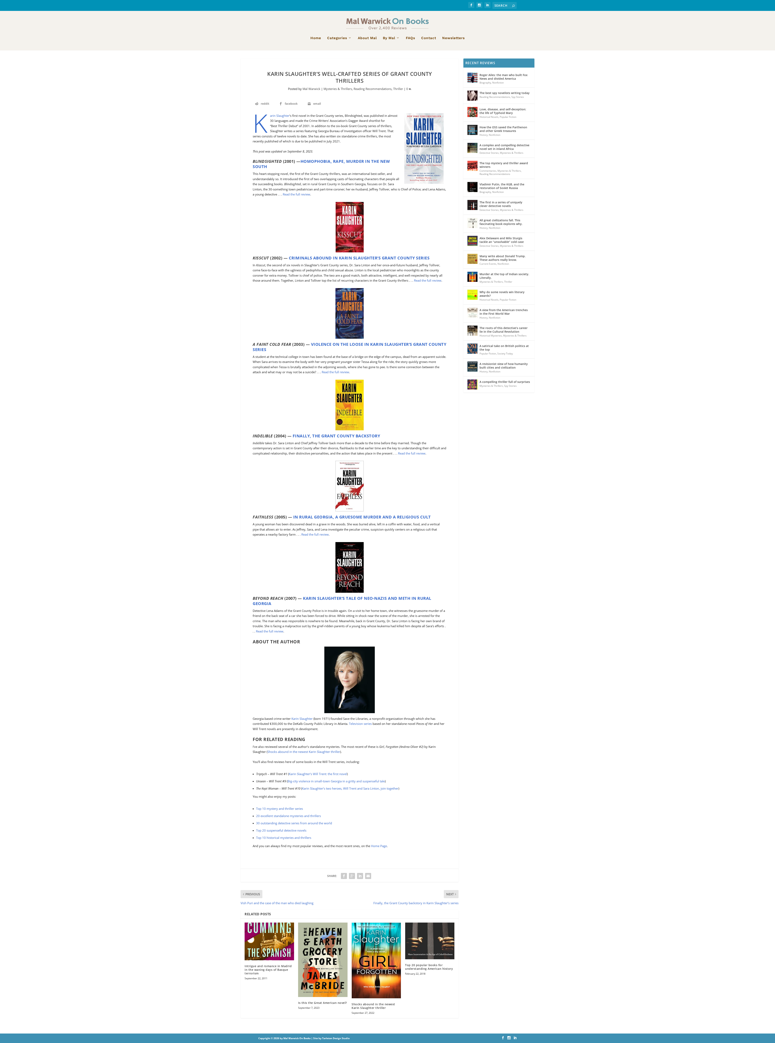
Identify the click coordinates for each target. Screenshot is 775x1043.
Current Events (488, 263)
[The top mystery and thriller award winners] (472, 166)
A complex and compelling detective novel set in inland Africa (504, 147)
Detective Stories (489, 153)
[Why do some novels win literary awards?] (472, 295)
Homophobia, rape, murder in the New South (321, 164)
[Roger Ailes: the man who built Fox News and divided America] (472, 78)
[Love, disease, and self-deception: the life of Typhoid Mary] (472, 112)
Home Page (379, 846)
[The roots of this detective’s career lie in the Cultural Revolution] (472, 331)
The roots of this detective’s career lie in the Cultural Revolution (504, 329)
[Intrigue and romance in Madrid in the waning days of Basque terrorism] (269, 941)
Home (315, 38)
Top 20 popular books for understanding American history (429, 967)
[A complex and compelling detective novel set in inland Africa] (472, 148)
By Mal (389, 38)
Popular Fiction (508, 117)
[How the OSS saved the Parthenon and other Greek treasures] (472, 130)
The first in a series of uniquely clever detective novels (501, 204)
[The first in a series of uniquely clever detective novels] (472, 205)
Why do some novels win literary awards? (502, 294)
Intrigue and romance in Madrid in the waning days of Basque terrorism (268, 969)
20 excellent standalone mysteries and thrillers (288, 816)
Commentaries (488, 170)
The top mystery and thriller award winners (504, 165)
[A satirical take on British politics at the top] (472, 349)
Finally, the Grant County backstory (336, 436)
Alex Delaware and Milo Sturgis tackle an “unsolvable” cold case (502, 240)
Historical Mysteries (491, 335)
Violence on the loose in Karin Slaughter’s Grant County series (349, 347)
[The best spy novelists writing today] (472, 96)
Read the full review (296, 194)
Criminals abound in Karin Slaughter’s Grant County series (359, 258)
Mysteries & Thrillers (338, 89)
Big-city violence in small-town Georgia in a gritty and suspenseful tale (336, 781)
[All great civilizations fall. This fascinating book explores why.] (472, 223)
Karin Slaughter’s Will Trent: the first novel (318, 774)
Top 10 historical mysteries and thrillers (283, 838)
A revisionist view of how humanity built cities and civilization (504, 365)
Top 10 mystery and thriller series (279, 809)
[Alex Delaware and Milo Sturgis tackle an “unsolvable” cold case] (472, 241)
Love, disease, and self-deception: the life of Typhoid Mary (503, 111)
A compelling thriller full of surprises (505, 382)
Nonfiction (498, 82)
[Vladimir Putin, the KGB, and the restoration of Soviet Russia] (472, 187)
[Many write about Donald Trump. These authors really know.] (472, 259)
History (484, 135)
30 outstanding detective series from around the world (294, 823)
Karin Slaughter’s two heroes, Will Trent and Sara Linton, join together (350, 788)
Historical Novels (489, 117)
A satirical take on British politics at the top (504, 347)
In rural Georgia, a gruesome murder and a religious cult (362, 517)
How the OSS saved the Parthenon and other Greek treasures (503, 129)
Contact (428, 38)
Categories (337, 38)
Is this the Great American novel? (322, 1003)
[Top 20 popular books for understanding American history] (430, 941)
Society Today (505, 353)
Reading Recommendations (373, 89)
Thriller (398, 89)
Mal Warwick (311, 89)
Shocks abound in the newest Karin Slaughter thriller (303, 752)
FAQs (410, 38)
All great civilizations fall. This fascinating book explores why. (501, 222)
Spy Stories (517, 97)
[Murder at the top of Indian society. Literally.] (472, 277)
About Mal (367, 38)
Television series (360, 724)
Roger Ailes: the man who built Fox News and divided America (504, 76)
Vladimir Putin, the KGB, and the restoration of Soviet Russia (502, 186)
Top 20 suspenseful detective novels (281, 830)
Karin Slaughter (279, 116)
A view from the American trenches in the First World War (504, 312)
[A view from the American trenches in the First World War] (472, 313)
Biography (485, 82)
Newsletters (453, 38)
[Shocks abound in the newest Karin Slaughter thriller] (376, 960)
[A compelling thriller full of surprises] (472, 384)
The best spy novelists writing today (505, 93)
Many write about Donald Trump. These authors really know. (503, 258)
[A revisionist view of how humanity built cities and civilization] (472, 367)
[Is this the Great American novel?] (323, 960)
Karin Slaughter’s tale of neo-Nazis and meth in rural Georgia (342, 601)
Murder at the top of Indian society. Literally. (504, 276)
